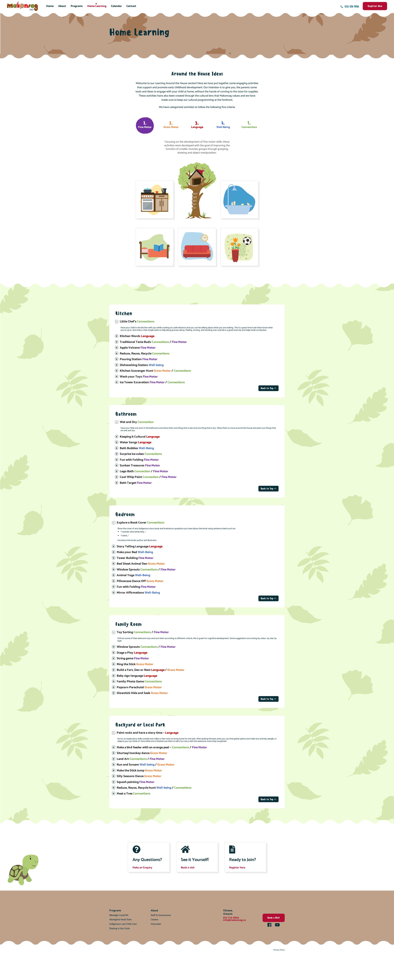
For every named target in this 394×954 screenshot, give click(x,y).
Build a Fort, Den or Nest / (150, 670)
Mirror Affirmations (138, 592)
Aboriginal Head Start (120, 920)
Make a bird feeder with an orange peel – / (162, 747)
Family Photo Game (139, 681)
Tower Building (135, 558)
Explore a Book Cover (140, 522)
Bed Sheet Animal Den (141, 563)
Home (50, 6)
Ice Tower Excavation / (152, 382)
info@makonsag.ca (234, 920)
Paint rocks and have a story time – (147, 732)
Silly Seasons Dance (139, 776)
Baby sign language (137, 675)
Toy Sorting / (143, 632)
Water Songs (135, 442)
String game (133, 658)
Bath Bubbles (137, 448)
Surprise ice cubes (141, 454)
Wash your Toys (139, 376)
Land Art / (141, 759)
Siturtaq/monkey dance (142, 753)
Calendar (116, 6)
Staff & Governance (161, 915)
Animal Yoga (133, 575)
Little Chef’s (137, 321)
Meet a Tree (133, 793)
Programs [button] (77, 6)
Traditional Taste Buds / (153, 342)
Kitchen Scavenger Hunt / (155, 370)
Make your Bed (135, 552)
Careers (154, 920)
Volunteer (156, 924)
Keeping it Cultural (140, 436)
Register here (237, 867)
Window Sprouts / (146, 569)
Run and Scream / (145, 764)
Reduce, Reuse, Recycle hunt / (154, 787)
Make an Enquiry (142, 867)
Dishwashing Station (142, 365)
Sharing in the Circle (119, 928)
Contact (131, 6)
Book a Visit (273, 917)
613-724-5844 (351, 6)
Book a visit (188, 867)
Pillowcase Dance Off (140, 581)
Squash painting (135, 782)
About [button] (62, 6)
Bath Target (136, 482)
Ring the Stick (135, 664)
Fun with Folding (139, 459)
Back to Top (267, 388)
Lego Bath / (144, 471)
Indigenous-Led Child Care (123, 924)
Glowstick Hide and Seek (142, 693)
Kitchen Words (137, 336)
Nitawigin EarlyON (118, 915)
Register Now (375, 6)
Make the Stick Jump (139, 770)
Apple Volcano (138, 347)
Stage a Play (132, 652)
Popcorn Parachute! (139, 687)
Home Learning (96, 6)
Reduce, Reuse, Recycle (144, 353)
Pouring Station (138, 359)
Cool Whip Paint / (148, 477)
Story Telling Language (140, 546)
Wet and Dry (137, 422)
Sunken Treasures (140, 465)
